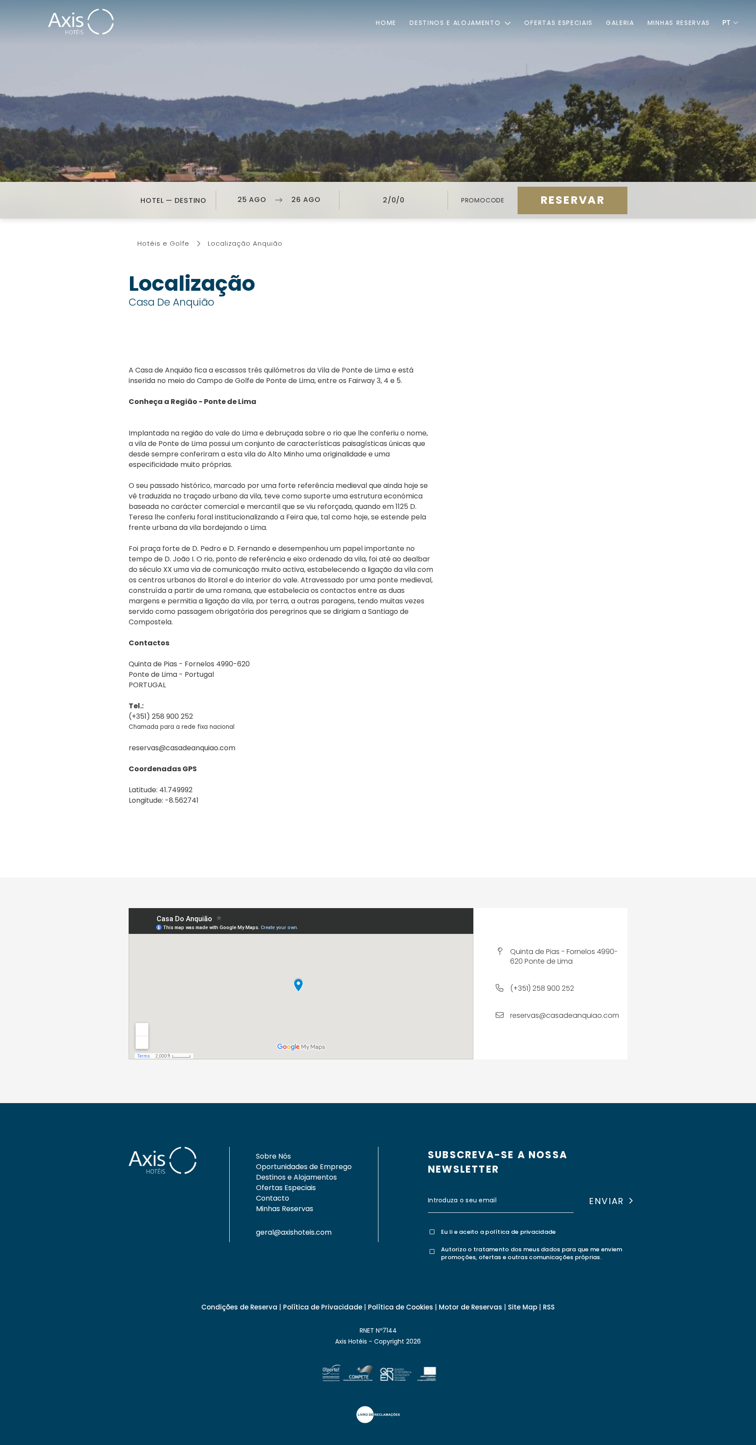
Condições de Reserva (239, 1307)
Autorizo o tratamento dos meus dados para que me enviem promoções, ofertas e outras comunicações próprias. (531, 1253)
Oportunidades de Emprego (304, 1167)
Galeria (620, 22)
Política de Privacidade (322, 1307)
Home (386, 22)
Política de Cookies (400, 1307)
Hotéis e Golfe (163, 243)
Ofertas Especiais (558, 22)
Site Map (522, 1307)
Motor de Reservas (470, 1307)
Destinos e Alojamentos (296, 1177)
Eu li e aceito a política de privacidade (498, 1232)
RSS (549, 1307)
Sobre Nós (273, 1156)
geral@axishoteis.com (294, 1232)
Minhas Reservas (679, 22)
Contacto (272, 1198)
